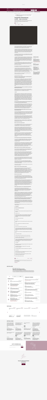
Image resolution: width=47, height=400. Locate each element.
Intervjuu (11, 290)
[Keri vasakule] (7, 312)
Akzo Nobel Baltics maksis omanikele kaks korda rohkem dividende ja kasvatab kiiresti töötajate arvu (15, 299)
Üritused (25, 11)
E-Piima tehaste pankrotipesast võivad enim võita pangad (31, 279)
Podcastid (21, 11)
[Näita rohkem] (37, 8)
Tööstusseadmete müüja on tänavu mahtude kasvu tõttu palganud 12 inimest (18, 329)
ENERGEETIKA (16, 13)
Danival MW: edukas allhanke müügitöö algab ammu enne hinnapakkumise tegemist (19, 269)
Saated (25, 285)
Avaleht (7, 11)
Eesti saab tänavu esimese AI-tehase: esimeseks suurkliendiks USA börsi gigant (18, 339)
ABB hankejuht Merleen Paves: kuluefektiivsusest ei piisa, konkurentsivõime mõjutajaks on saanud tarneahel (15, 296)
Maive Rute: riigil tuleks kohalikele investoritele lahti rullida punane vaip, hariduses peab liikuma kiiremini (14, 285)
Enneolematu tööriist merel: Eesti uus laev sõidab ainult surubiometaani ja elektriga (10, 339)
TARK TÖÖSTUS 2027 (16, 11)
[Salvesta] (14, 327)
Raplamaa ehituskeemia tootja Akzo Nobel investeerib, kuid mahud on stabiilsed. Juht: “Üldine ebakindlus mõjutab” (36, 68)
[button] (15, 347)
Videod (22, 11)
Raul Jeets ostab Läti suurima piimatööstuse (16, 281)
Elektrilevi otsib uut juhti (28, 292)
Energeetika (16, 262)
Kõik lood (10, 11)
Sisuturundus (27, 11)
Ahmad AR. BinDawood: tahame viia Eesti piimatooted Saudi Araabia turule (10, 329)
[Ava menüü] (9, 8)
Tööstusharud (12, 11)
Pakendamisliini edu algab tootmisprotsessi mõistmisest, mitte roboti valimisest (36, 339)
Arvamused (26, 288)
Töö (29, 11)
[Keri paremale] (39, 312)
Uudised (11, 280)
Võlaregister (31, 11)
